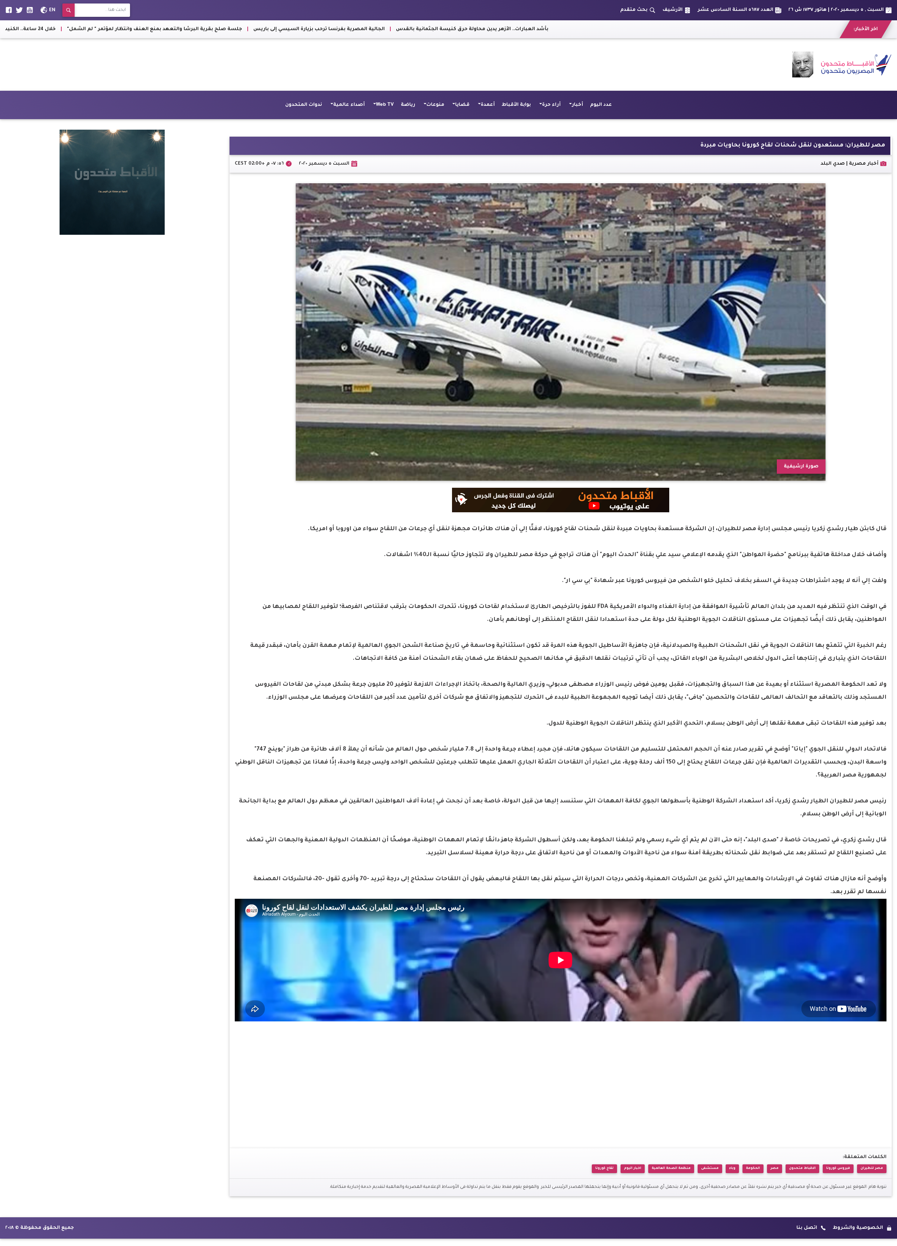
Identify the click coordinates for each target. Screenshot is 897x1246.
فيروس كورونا (838, 1168)
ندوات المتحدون (303, 105)
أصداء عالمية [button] (349, 105)
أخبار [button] (577, 105)
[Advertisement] (132, 64)
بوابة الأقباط (516, 105)
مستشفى (710, 1168)
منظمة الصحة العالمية (671, 1168)
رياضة (408, 105)
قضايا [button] (462, 105)
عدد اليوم (601, 105)
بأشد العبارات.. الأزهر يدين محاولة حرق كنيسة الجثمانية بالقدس (791, 29)
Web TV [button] (385, 105)
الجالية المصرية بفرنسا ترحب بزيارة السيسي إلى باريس (638, 29)
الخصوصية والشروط (858, 1228)
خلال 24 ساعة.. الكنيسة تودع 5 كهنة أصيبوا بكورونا (314, 29)
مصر (775, 1168)
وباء (732, 1168)
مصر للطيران (872, 1168)
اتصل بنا (806, 1228)
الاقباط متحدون (802, 1168)
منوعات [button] (435, 105)
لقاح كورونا (604, 1168)
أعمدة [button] (488, 105)
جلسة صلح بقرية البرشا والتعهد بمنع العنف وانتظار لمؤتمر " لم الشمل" (473, 29)
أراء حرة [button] (551, 105)
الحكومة (753, 1168)
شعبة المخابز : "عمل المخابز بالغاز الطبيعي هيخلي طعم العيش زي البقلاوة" (149, 29)
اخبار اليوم (632, 1168)
